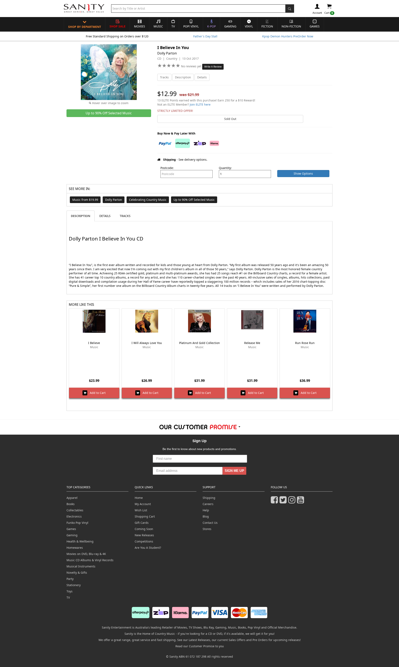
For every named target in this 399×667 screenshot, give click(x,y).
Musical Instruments (80, 566)
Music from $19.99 (85, 200)
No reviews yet (191, 66)
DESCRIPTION (80, 216)
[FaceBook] (275, 502)
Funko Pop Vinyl (77, 523)
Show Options (303, 173)
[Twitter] (284, 502)
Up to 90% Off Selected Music (194, 200)
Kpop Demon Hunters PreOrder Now (287, 36)
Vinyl (249, 26)
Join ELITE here (200, 104)
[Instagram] (292, 502)
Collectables (74, 510)
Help (206, 510)
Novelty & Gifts (76, 573)
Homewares (74, 548)
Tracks (164, 77)
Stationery (73, 585)
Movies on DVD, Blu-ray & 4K (86, 554)
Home (139, 498)
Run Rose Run (305, 343)
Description (183, 77)
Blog (206, 516)
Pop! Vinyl (191, 26)
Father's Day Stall (205, 36)
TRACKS (125, 216)
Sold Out (230, 119)
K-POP (211, 26)
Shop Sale (118, 26)
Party (70, 579)
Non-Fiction (291, 26)
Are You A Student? (148, 548)
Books (70, 504)
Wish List (141, 510)
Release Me (252, 343)
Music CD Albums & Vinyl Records (89, 560)
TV (173, 26)
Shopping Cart (145, 516)
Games (315, 26)
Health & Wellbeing (80, 541)
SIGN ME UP (234, 470)
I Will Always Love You (147, 343)
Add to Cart (96, 393)
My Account (143, 504)
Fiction (267, 26)
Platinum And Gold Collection (199, 343)
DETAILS (105, 216)
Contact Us (210, 523)
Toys (69, 591)
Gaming (230, 26)
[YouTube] (301, 502)
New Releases (144, 535)
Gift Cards (142, 523)
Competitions (144, 541)
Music (158, 26)
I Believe (94, 343)
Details (202, 77)
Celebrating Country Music (147, 200)
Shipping (209, 498)
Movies (139, 26)
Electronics (74, 516)
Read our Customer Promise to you (199, 646)
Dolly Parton (113, 200)
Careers (208, 504)
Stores (207, 529)
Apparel (72, 498)
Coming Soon (144, 529)
